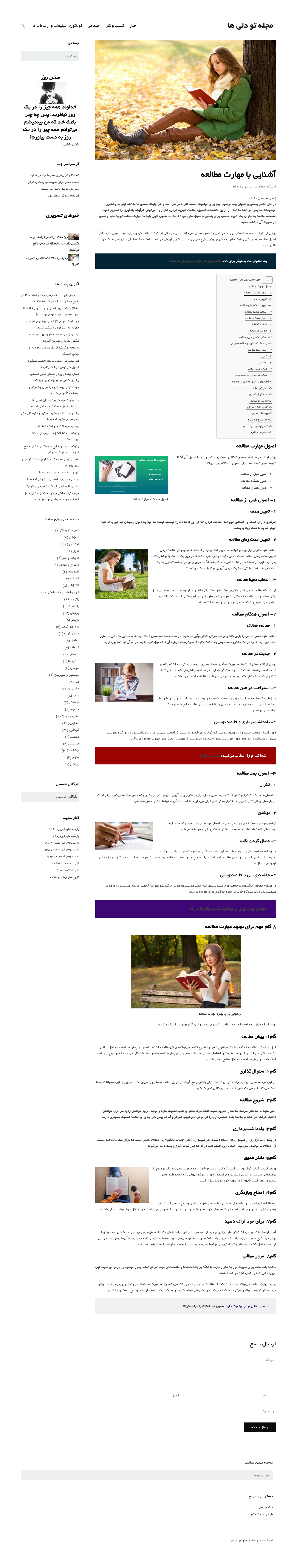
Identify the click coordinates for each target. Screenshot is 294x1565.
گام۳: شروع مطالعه (260, 400)
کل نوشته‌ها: (70, 870)
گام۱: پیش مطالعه (261, 388)
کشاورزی (73, 723)
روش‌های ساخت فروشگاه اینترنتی (57, 426)
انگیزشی (73, 585)
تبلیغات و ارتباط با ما (49, 25)
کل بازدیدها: (70, 863)
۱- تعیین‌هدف (263, 299)
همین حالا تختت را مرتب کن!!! (203, 1306)
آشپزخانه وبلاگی (69, 530)
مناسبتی (73, 743)
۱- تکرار (266, 356)
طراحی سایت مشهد (261, 1514)
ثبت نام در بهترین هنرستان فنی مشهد (54, 175)
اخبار (133, 25)
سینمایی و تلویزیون (66, 674)
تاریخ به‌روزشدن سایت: (63, 877)
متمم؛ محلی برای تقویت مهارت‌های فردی (53, 181)
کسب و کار (115, 25)
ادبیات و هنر (70, 557)
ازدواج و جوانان (69, 564)
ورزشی (74, 764)
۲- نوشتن (265, 362)
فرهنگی (74, 702)
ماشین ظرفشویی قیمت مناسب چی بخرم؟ (53, 486)
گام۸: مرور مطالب (261, 432)
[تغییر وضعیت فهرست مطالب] (267, 280)
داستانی (74, 654)
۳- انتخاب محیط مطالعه (258, 311)
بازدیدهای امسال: (67, 856)
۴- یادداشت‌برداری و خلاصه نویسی (251, 343)
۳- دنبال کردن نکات (260, 368)
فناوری (74, 709)
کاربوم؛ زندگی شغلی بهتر (63, 195)
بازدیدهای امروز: (67, 829)
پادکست (73, 606)
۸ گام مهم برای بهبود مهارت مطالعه (252, 381)
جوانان (75, 640)
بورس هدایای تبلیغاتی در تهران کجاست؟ (53, 479)
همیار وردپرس (240, 1540)
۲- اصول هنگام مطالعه (258, 318)
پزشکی (74, 612)
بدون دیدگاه (241, 186)
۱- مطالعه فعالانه (262, 324)
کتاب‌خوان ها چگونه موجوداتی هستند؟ (195, 261)
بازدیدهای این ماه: (66, 849)
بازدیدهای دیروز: (67, 835)
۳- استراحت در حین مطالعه (255, 337)
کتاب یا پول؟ (210, 755)
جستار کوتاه (71, 633)
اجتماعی (94, 25)
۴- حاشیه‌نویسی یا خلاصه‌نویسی (253, 375)
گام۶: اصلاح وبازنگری (259, 419)
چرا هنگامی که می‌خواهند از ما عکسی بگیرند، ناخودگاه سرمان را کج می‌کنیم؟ (54, 243)
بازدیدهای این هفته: (65, 842)
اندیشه (271, 186)
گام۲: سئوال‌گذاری (260, 394)
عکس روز (73, 688)
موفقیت (260, 186)
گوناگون (75, 25)
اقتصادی (73, 571)
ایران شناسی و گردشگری (63, 592)
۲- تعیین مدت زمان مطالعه (256, 305)
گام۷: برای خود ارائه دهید (256, 426)
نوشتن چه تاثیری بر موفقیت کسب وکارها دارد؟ (228, 908)
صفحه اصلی (265, 1507)
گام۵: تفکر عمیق (262, 413)
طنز (77, 681)
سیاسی (74, 667)
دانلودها (73, 661)
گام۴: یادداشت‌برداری (259, 407)
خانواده (74, 647)
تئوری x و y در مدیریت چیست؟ (59, 472)
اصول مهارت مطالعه (260, 286)
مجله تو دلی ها (250, 25)
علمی (76, 695)
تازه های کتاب (70, 626)
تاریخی (75, 619)
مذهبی (74, 736)
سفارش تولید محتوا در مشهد (60, 188)
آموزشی (74, 537)
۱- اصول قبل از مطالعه (258, 292)
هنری (75, 757)
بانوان (75, 599)
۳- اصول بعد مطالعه (260, 349)
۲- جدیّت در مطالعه (260, 330)
